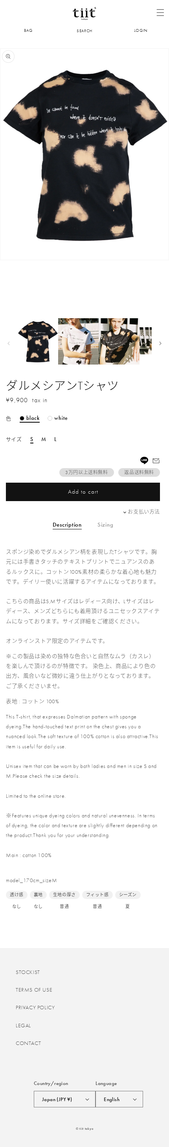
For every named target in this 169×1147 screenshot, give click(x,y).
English (111, 1099)
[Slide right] (160, 343)
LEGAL (23, 1025)
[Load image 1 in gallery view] (37, 341)
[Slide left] (8, 343)
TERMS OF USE (34, 989)
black (33, 418)
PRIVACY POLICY (35, 1007)
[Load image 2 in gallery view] (78, 341)
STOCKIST (28, 972)
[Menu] (160, 12)
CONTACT (28, 1043)
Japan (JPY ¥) (57, 1099)
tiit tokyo (86, 1129)
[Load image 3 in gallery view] (119, 341)
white (61, 418)
